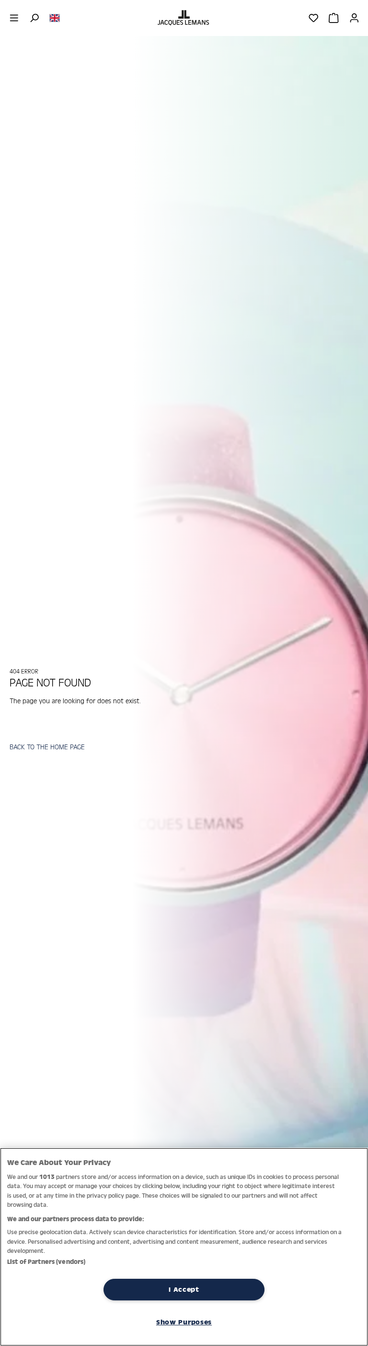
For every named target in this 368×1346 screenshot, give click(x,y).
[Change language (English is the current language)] (55, 17)
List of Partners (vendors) (46, 1262)
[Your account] (354, 18)
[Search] (34, 18)
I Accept (184, 1289)
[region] (184, 1247)
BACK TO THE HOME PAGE (47, 746)
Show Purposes (184, 1322)
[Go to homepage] (184, 18)
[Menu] (14, 18)
